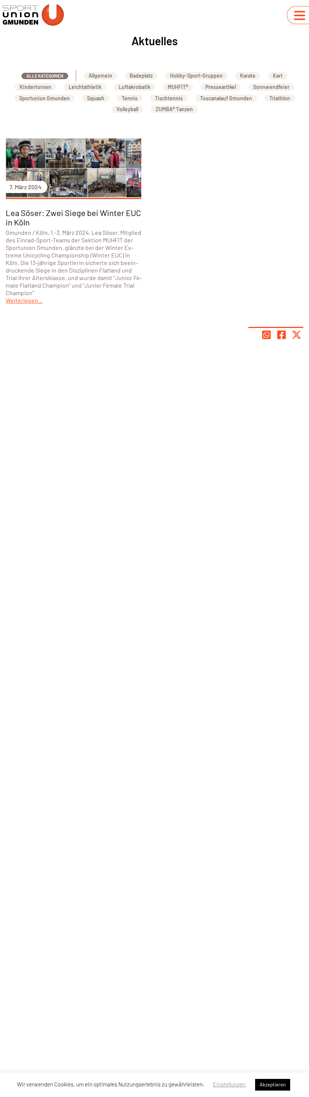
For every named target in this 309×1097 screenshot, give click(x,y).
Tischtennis (169, 98)
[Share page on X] (296, 335)
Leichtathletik (85, 87)
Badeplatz (141, 75)
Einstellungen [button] (229, 1084)
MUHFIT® (178, 87)
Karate (247, 75)
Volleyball (127, 109)
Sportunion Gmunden (44, 98)
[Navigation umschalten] (299, 15)
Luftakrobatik (134, 87)
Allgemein (100, 75)
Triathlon (279, 98)
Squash (95, 98)
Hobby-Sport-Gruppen (196, 75)
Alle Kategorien (44, 75)
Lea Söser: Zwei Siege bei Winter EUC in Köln (73, 217)
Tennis (130, 98)
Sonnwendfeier (271, 87)
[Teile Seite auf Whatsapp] (266, 335)
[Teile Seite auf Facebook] (281, 335)
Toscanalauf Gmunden (226, 98)
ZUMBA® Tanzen (174, 109)
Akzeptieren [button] (273, 1085)
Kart (278, 75)
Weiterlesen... (24, 300)
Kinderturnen (35, 87)
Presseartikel (220, 87)
